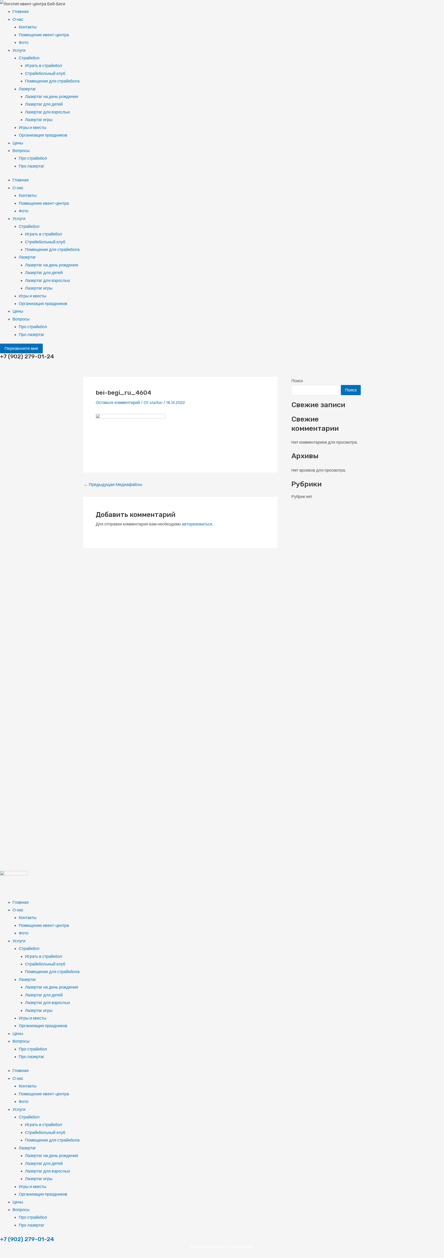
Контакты (28, 27)
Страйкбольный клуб (45, 73)
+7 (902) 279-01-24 (27, 1239)
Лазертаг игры (38, 119)
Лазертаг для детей (44, 104)
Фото (23, 42)
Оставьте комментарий (118, 402)
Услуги (18, 50)
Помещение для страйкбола (52, 81)
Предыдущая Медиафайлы (113, 484)
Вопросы (21, 150)
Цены (17, 143)
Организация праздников (43, 135)
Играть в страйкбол (43, 65)
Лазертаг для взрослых (47, 112)
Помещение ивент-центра (44, 34)
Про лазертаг (31, 166)
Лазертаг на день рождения (51, 96)
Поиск (297, 380)
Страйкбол (29, 58)
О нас (17, 19)
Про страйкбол (33, 158)
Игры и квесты (32, 127)
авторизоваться (197, 524)
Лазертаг (27, 89)
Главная (20, 11)
